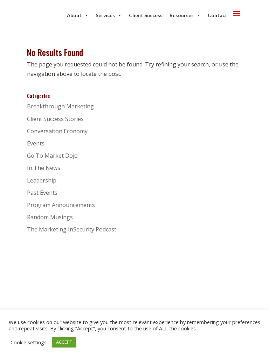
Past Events (42, 192)
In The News (43, 168)
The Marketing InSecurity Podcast (71, 229)
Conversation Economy (57, 131)
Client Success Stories (55, 119)
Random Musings (50, 217)
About (74, 15)
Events (35, 143)
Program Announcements (61, 205)
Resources (182, 15)
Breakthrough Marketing (60, 106)
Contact (217, 15)
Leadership (41, 180)
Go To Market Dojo (52, 155)
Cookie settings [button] (29, 342)
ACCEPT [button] (64, 342)
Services (105, 15)
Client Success (146, 15)
